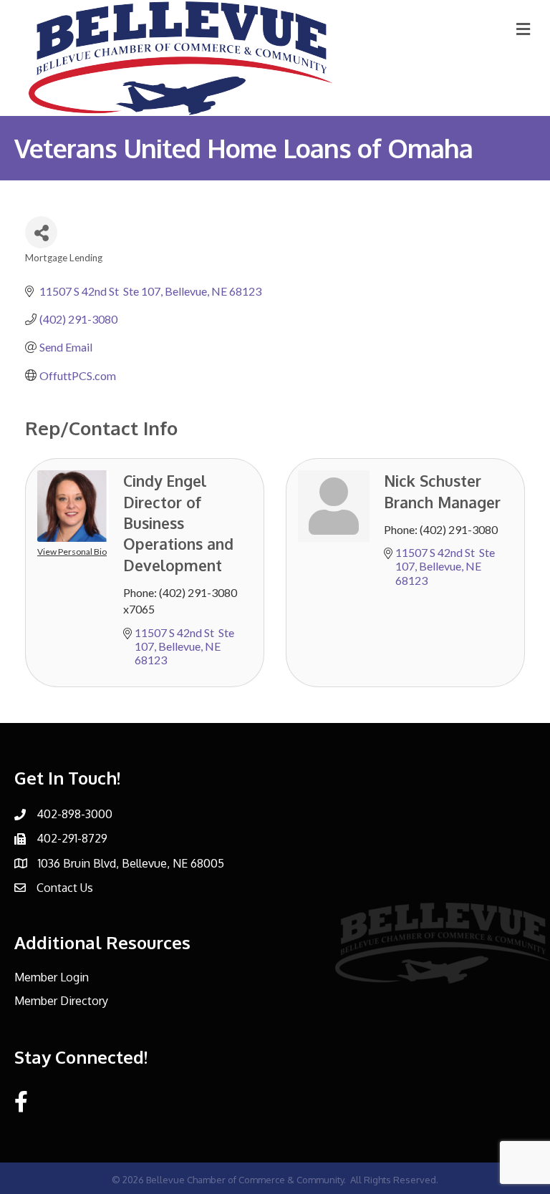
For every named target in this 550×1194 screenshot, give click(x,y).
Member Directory (61, 1001)
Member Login (51, 977)
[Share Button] (41, 232)
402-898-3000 (74, 814)
